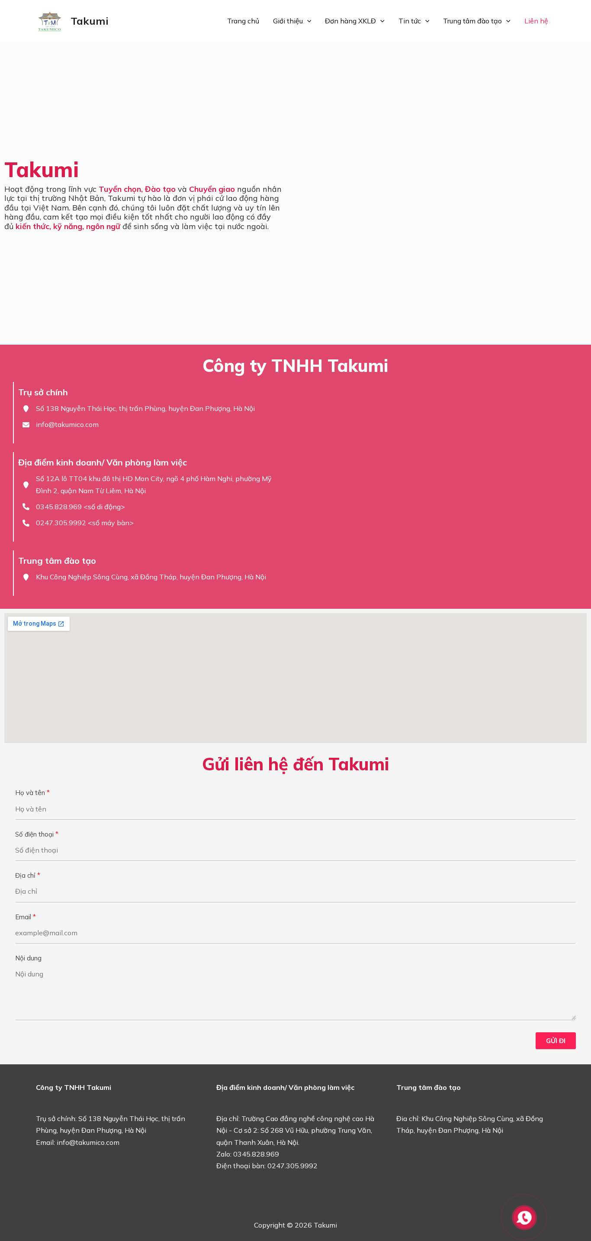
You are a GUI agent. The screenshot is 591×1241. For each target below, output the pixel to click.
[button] (307, 21)
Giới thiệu (288, 20)
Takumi (90, 20)
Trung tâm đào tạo (472, 20)
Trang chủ (243, 20)
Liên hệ (536, 20)
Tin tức (409, 20)
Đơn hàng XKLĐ (350, 20)
